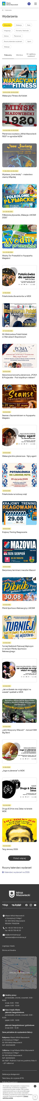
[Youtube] (35, 905)
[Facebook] (26, 905)
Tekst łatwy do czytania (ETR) (13, 1078)
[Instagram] (30, 905)
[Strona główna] (2, 10)
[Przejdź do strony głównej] (19, 894)
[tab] (8, 56)
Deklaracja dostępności (11, 1074)
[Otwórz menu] (35, 4)
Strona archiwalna (9, 950)
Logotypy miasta (8, 946)
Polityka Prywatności (10, 1082)
